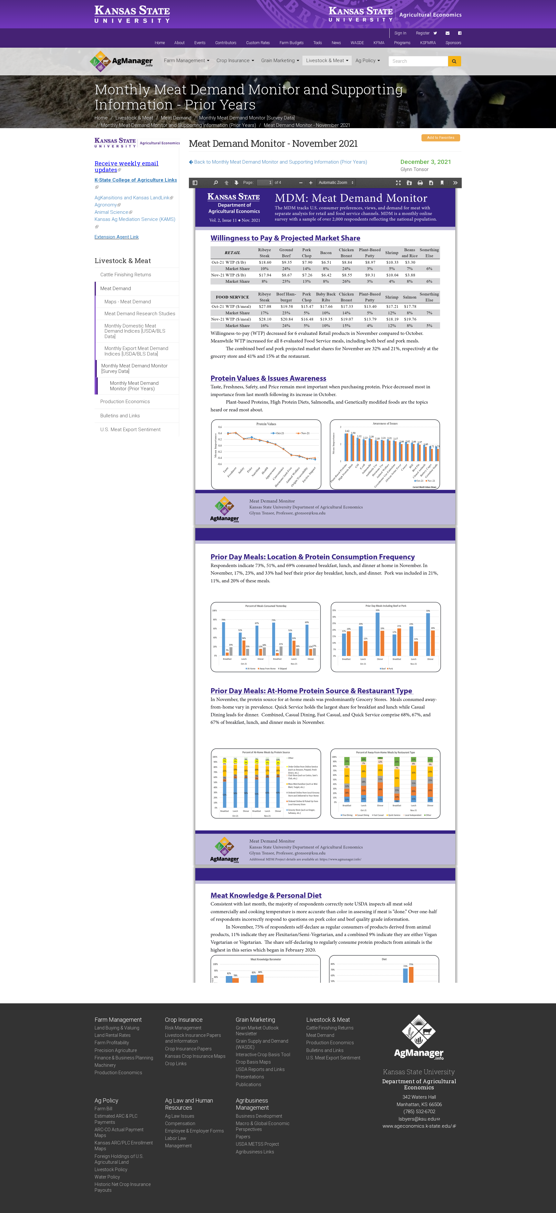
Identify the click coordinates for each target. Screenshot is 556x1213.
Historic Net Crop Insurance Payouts (123, 1187)
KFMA (379, 43)
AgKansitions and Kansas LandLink (134, 198)
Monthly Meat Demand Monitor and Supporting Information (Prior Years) (178, 125)
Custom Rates (258, 43)
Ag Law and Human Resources (189, 1104)
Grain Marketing (278, 60)
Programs (402, 43)
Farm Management (185, 60)
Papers (243, 1136)
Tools (317, 43)
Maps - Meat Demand (128, 302)
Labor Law (175, 1138)
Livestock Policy (111, 1169)
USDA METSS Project (257, 1144)
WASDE (357, 43)
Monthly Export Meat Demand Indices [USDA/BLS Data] (136, 351)
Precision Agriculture (116, 1050)
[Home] (121, 61)
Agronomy (108, 205)
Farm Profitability (112, 1042)
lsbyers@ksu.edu (419, 1119)
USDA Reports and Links (260, 1069)
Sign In (400, 33)
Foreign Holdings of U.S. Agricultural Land (119, 1159)
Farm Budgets (292, 43)
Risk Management (183, 1027)
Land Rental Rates (113, 1035)
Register (423, 33)
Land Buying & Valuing (117, 1027)
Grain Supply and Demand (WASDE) (262, 1043)
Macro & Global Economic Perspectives (263, 1126)
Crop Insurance (234, 60)
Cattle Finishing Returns (125, 275)
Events (200, 43)
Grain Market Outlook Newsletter (257, 1030)
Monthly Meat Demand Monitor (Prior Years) (134, 386)
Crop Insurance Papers (188, 1048)
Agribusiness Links (255, 1151)
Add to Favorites (440, 138)
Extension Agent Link (117, 237)
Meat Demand (176, 118)
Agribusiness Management (252, 1104)
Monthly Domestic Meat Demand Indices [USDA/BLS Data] (135, 331)
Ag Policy (366, 60)
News (336, 43)
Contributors (225, 43)
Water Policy (107, 1177)
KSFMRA (428, 43)
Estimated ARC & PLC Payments (116, 1118)
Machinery (105, 1065)
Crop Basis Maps (253, 1062)
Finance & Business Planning (124, 1057)
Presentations (250, 1076)
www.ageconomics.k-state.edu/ (419, 1126)
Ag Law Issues (179, 1116)
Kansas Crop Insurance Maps (195, 1056)
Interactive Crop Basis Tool (263, 1054)
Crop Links (176, 1063)
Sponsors (453, 43)
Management (178, 1145)
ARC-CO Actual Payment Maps (119, 1132)
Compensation (180, 1123)
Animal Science (113, 212)
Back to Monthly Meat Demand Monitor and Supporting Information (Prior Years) (280, 162)
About (179, 43)
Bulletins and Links (120, 416)
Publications (248, 1084)
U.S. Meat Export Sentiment (130, 429)
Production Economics (125, 401)
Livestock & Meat (325, 60)
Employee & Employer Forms (194, 1130)
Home (160, 43)
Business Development (259, 1116)
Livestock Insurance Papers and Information (193, 1038)
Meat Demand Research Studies (140, 314)
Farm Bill (103, 1108)
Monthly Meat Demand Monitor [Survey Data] (247, 118)
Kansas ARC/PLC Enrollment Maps (124, 1145)
